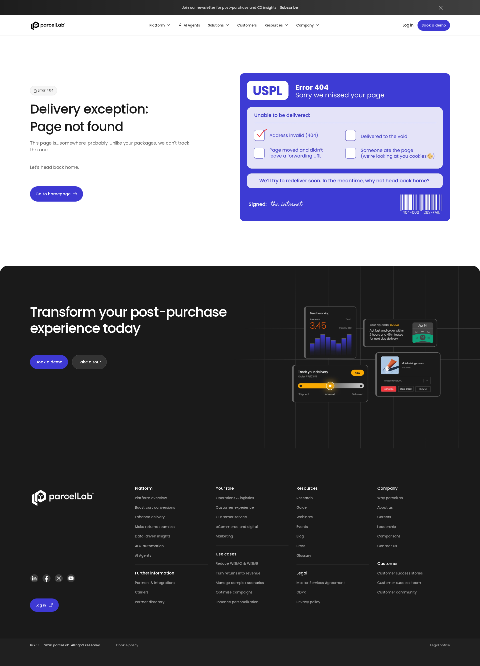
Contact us (387, 545)
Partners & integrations (155, 582)
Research (304, 497)
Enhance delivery (150, 516)
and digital (248, 526)
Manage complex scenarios (240, 582)
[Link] (62, 499)
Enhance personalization (237, 601)
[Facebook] (46, 580)
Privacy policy (308, 601)
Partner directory (149, 601)
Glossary (303, 555)
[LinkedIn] (34, 580)
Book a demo (434, 25)
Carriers (141, 592)
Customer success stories (400, 573)
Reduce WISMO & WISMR (237, 563)
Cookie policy (127, 645)
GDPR (301, 592)
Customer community (397, 592)
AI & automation (149, 545)
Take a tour (89, 362)
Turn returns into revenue (238, 573)
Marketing (224, 536)
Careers (384, 516)
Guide (301, 507)
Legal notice (440, 645)
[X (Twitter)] (58, 580)
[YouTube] (71, 580)
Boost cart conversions (155, 507)
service (240, 516)
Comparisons (388, 536)
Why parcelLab (390, 497)
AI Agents (143, 555)
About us (385, 507)
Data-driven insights (152, 536)
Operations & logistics (235, 497)
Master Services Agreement (320, 582)
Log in (408, 25)
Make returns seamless (155, 526)
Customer (225, 516)
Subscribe (289, 7)
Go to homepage (53, 194)
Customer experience (235, 507)
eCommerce (227, 526)
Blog (300, 536)
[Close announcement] (441, 8)
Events (302, 526)
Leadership (386, 526)
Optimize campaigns (234, 592)
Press (301, 545)
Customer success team (399, 582)
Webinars (304, 516)
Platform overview (151, 497)
